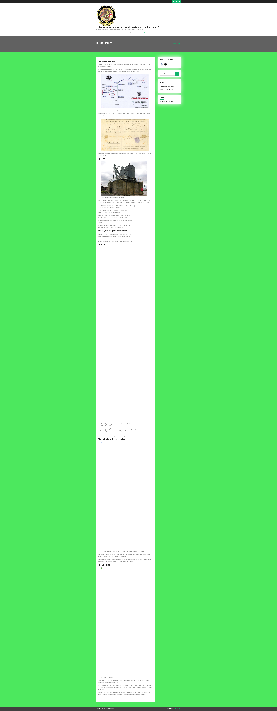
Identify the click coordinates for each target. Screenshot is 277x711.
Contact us (150, 32)
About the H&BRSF (115, 32)
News (123, 32)
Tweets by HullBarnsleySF (167, 101)
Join (156, 32)
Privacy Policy (173, 32)
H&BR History (141, 32)
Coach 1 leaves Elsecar (167, 89)
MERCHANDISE (163, 32)
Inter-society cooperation (167, 86)
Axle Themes (178, 708)
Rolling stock (130, 32)
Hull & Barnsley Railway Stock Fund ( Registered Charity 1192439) (127, 27)
